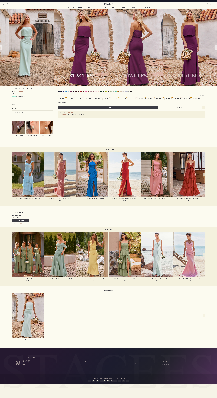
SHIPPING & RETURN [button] (16, 108)
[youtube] (168, 364)
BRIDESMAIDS (81, 7)
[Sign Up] (200, 362)
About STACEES (85, 359)
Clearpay (136, 365)
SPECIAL (109, 7)
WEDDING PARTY (97, 7)
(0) (24, 91)
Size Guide (136, 359)
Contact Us (136, 361)
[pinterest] (166, 364)
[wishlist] (208, 3)
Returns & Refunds (111, 361)
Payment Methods (137, 363)
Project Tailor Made (111, 365)
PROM (67, 7)
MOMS (89, 7)
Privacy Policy (123, 378)
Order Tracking (110, 363)
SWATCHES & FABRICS (122, 7)
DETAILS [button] (13, 100)
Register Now (113, 0)
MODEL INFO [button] (14, 104)
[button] (1, 47)
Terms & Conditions (115, 378)
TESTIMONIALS (147, 7)
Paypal (135, 367)
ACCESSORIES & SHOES (135, 7)
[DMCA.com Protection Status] (127, 381)
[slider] (20, 91)
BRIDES (73, 7)
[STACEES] (108, 4)
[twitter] (173, 364)
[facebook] (164, 364)
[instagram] (162, 364)
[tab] (32, 100)
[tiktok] (171, 364)
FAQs (109, 359)
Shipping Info (84, 361)
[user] (210, 3)
